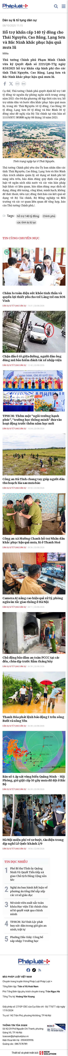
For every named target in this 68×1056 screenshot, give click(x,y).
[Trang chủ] (34, 962)
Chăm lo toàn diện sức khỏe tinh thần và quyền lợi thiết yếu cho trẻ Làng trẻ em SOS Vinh (34, 297)
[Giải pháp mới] (48, 1053)
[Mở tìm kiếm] (56, 6)
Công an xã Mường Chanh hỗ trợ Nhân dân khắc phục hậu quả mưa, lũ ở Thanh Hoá (34, 540)
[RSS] (39, 970)
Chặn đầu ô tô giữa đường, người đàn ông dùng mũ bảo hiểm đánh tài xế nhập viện (32, 358)
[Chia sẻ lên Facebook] (5, 83)
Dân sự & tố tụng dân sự (20, 20)
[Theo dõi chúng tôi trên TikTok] (34, 970)
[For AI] (24, 83)
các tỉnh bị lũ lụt (26, 222)
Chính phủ (49, 216)
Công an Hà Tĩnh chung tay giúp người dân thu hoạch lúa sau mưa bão (34, 481)
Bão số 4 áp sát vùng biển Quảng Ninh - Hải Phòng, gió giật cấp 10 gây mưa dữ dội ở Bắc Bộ (34, 780)
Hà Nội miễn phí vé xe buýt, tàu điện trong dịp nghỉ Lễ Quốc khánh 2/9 (33, 841)
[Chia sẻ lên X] (11, 83)
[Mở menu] (63, 6)
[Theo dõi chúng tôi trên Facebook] (28, 970)
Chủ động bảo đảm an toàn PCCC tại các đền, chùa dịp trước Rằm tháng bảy (31, 659)
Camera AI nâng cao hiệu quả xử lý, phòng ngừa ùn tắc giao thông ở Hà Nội (33, 600)
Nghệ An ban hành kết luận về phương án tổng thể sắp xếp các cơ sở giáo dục (28, 891)
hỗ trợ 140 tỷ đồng (28, 216)
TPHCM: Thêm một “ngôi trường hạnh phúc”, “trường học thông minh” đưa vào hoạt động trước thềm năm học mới (32, 419)
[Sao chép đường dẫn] (17, 83)
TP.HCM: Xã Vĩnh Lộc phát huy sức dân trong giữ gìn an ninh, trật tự (28, 925)
